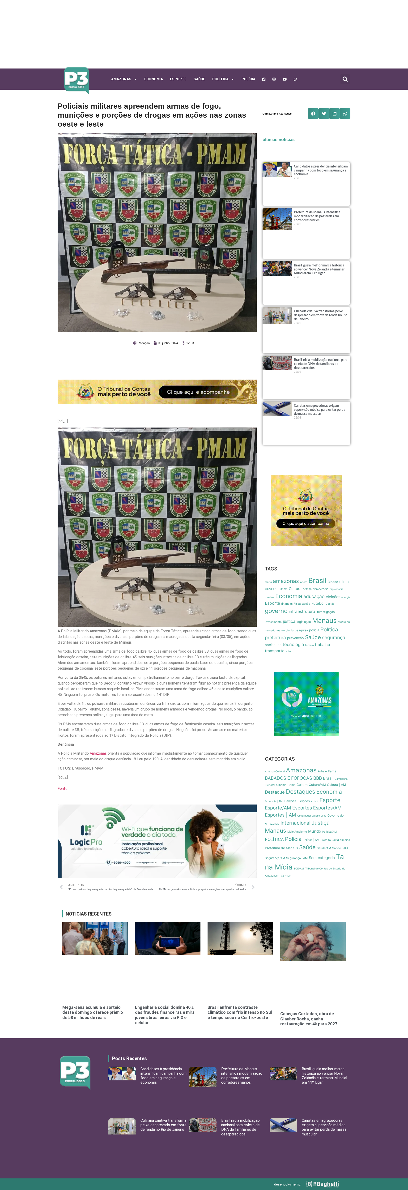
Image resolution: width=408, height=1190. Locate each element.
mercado (270, 630)
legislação (304, 622)
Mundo (314, 831)
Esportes (302, 808)
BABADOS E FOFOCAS (288, 778)
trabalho (322, 644)
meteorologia (284, 630)
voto (288, 651)
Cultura (295, 588)
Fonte (63, 788)
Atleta (303, 582)
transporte (274, 650)
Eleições (290, 801)
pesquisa (301, 630)
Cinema (281, 785)
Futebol (317, 603)
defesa (307, 589)
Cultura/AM (317, 785)
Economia (153, 79)
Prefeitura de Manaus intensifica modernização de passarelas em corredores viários (317, 216)
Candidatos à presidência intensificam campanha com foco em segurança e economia (321, 170)
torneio (309, 645)
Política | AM (311, 840)
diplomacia (336, 589)
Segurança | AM (297, 858)
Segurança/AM (275, 858)
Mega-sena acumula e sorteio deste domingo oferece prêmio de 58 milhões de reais (92, 1012)
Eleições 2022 (308, 801)
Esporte (178, 79)
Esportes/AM (327, 808)
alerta (268, 582)
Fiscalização (302, 603)
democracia (320, 589)
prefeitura (275, 637)
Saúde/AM (324, 848)
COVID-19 (272, 589)
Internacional (295, 823)
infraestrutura (302, 611)
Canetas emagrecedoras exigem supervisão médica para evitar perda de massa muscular (319, 409)
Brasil (317, 580)
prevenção (295, 638)
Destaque (275, 792)
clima (344, 581)
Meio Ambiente (297, 831)
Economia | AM (274, 801)
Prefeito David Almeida (335, 840)
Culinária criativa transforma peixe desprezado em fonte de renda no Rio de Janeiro (320, 315)
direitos (269, 597)
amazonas (286, 581)
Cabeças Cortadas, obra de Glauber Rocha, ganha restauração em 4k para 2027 (308, 1018)
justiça (289, 621)
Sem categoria (322, 857)
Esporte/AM (278, 808)
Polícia (248, 79)
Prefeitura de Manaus (281, 848)
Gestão (330, 603)
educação (314, 596)
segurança (333, 637)
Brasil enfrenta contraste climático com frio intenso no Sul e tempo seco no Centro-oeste (240, 1012)
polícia (314, 630)
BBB (317, 778)
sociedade (273, 645)
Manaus (324, 620)
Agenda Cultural (275, 771)
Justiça (321, 822)
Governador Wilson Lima (311, 815)
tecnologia (293, 644)
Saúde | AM (340, 848)
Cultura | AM (336, 785)
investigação (325, 612)
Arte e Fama (327, 771)
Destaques (300, 791)
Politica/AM (329, 831)
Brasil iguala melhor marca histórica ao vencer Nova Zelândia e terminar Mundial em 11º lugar (319, 269)
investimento (273, 622)
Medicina (344, 622)
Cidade (332, 582)
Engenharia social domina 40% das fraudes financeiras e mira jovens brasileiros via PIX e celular (165, 1015)
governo (276, 610)
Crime (284, 589)
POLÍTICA (220, 79)
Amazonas (121, 79)
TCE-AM (299, 868)
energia (345, 597)
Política (329, 629)
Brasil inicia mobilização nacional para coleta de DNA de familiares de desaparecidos (320, 364)
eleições (333, 597)
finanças (287, 603)
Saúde (199, 79)
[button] (345, 79)
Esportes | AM (280, 815)
